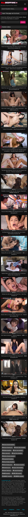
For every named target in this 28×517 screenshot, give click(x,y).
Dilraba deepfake (7, 450)
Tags (23, 509)
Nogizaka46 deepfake (8, 458)
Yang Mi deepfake (18, 470)
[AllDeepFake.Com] (11, 2)
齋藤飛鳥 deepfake (19, 476)
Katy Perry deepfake (17, 453)
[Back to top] (23, 513)
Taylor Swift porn (7, 470)
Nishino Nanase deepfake (9, 456)
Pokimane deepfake (19, 464)
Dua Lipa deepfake (18, 450)
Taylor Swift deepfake (18, 467)
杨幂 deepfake (7, 473)
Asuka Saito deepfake (20, 447)
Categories (11, 509)
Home (5, 509)
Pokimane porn (7, 467)
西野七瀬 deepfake (17, 473)
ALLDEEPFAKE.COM (6, 480)
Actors (18, 509)
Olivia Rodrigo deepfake (9, 461)
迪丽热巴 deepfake (8, 476)
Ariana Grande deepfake (9, 444)
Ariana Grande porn (8, 447)
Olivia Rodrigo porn (8, 464)
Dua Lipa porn (7, 453)
